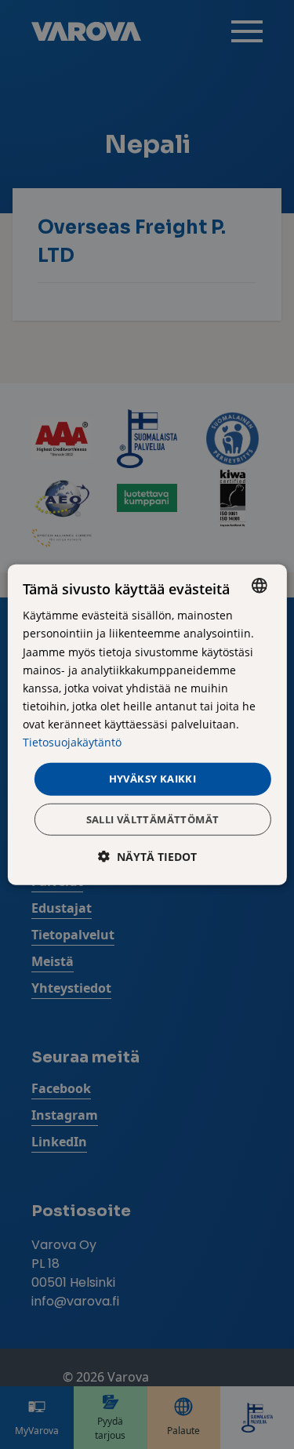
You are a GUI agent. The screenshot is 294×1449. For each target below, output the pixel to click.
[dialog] (146, 725)
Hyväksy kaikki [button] (153, 779)
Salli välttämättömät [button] (153, 819)
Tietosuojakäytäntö (72, 742)
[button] (147, 856)
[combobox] (259, 586)
